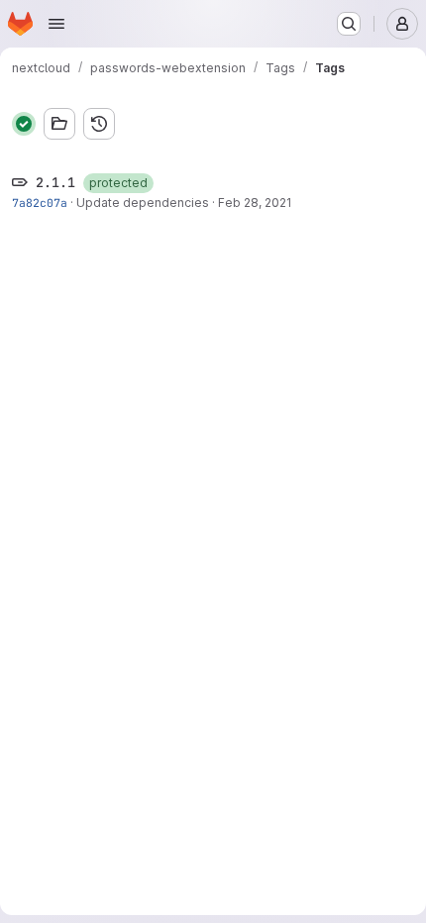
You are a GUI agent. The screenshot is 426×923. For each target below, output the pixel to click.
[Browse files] (59, 124)
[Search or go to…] (349, 24)
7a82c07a (39, 202)
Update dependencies (142, 202)
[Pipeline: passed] (24, 124)
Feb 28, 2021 (254, 202)
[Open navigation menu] (56, 24)
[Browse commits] (99, 124)
